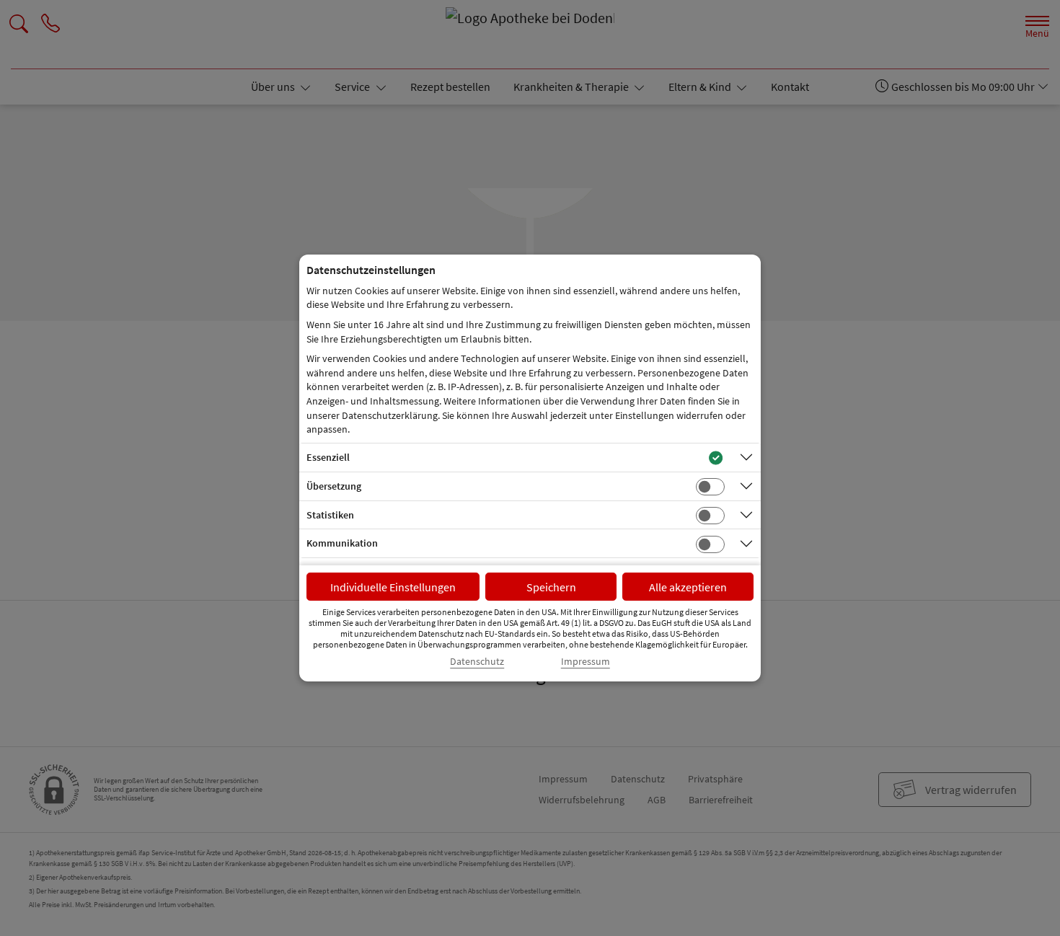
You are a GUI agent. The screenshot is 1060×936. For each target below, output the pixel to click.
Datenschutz (477, 661)
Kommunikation (342, 543)
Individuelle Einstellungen (393, 587)
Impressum (585, 661)
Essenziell (328, 457)
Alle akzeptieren (688, 587)
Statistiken (330, 514)
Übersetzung (333, 486)
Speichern (551, 587)
